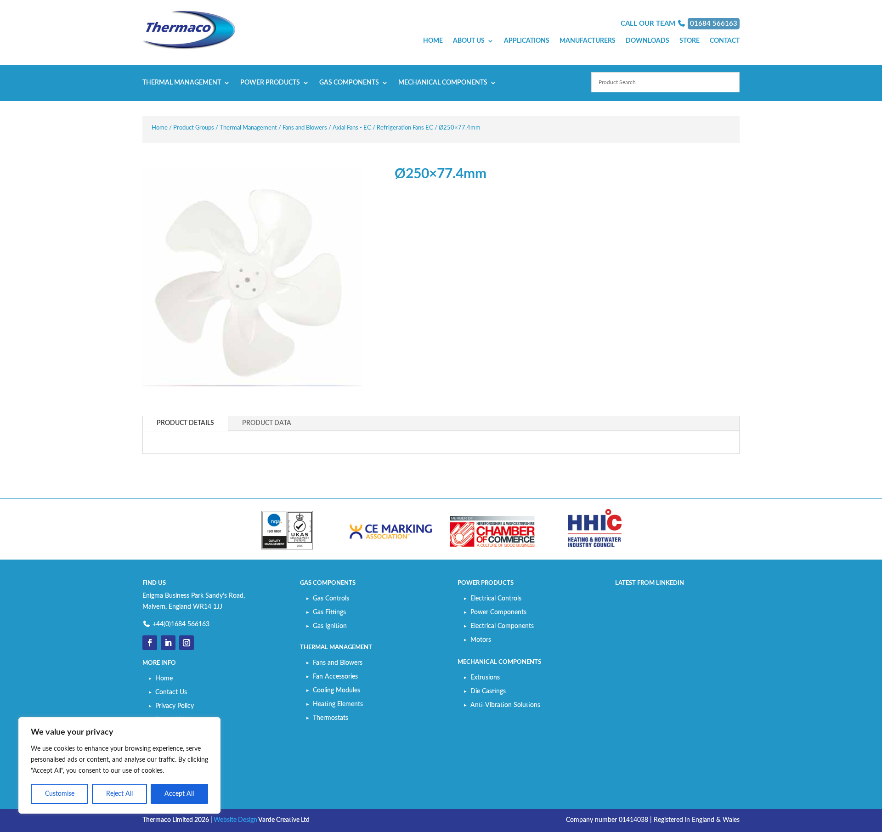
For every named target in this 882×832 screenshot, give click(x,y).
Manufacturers (588, 41)
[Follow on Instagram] (186, 642)
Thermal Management (181, 82)
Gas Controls (331, 598)
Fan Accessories (335, 677)
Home (433, 41)
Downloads (647, 41)
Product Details (185, 423)
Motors (480, 640)
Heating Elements (338, 704)
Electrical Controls (495, 598)
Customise (59, 794)
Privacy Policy (174, 706)
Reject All (119, 794)
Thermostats (330, 718)
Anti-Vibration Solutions (505, 705)
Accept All (179, 794)
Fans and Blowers (305, 128)
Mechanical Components (442, 82)
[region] (119, 765)
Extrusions (485, 677)
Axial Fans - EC (352, 128)
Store (689, 41)
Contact (725, 41)
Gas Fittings (329, 612)
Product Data (266, 423)
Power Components (498, 612)
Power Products (270, 82)
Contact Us (171, 692)
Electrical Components (502, 626)
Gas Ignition (330, 626)
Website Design (235, 820)
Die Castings (488, 691)
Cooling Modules (336, 690)
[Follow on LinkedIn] (168, 642)
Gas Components (349, 82)
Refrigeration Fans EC (405, 128)
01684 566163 (713, 23)
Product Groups (193, 128)
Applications (526, 41)
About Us (469, 41)
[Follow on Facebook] (149, 642)
